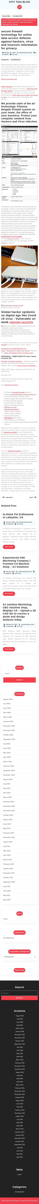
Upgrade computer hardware (11, 361)
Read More (10, 547)
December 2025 (9, 726)
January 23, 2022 (10, 52)
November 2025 (9, 730)
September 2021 (9, 882)
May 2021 (6, 895)
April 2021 (7, 900)
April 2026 (7, 712)
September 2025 (9, 739)
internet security (21, 322)
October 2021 (8, 877)
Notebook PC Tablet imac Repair (18, 350)
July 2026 (6, 703)
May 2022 (6, 851)
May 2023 (6, 828)
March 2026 (7, 717)
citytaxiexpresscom (25, 52)
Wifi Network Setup (10, 407)
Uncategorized (17, 16)
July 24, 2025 (10, 571)
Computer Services (11, 385)
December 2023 (9, 806)
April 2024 (7, 793)
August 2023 (7, 819)
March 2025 (7, 761)
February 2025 (8, 766)
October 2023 (8, 815)
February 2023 (8, 833)
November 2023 (9, 810)
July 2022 (6, 846)
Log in (5, 919)
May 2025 (6, 752)
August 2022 (7, 842)
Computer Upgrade (18, 392)
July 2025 (6, 744)
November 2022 (9, 837)
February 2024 (8, 801)
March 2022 (7, 859)
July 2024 (6, 784)
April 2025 (7, 757)
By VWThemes (31, 1201)
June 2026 (7, 708)
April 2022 (7, 855)
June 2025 (7, 748)
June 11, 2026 (10, 522)
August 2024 (7, 779)
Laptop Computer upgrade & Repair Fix (23, 394)
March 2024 (7, 797)
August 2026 (7, 699)
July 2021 (6, 886)
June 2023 (7, 824)
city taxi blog (19, 1)
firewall (3, 243)
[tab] (19, 7)
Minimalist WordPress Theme (13, 1201)
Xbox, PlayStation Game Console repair (19, 353)
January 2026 (8, 721)
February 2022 (8, 864)
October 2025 (8, 735)
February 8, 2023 (11, 624)
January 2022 (8, 868)
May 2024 (6, 788)
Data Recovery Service (11, 409)
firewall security (13, 238)
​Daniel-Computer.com (9, 79)
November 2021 (9, 873)
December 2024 (9, 770)
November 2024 (9, 775)
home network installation (26, 365)
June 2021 (7, 891)
